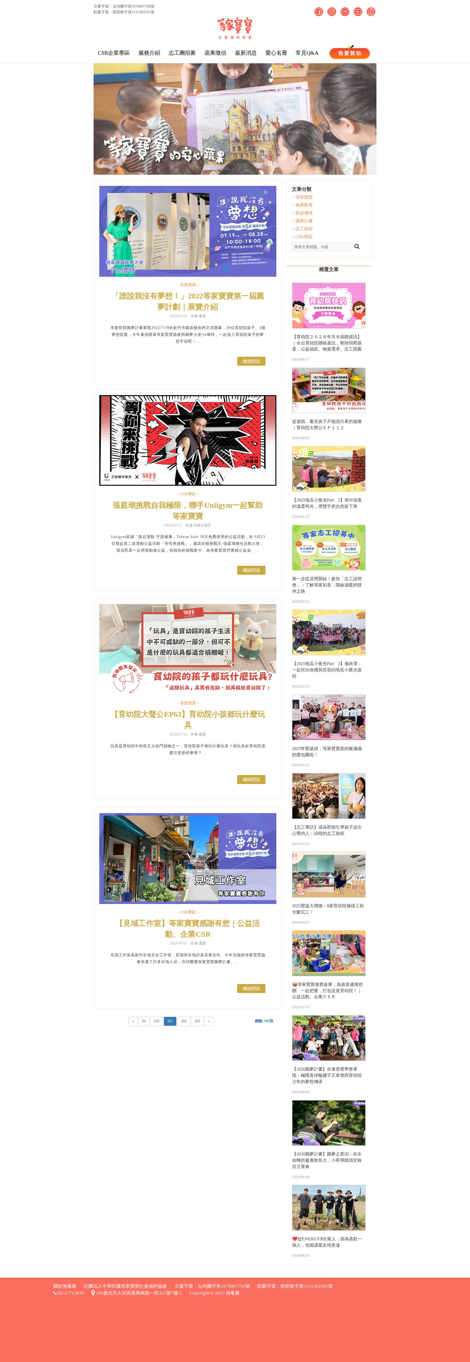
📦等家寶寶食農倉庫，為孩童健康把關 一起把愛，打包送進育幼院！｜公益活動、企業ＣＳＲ (327, 990)
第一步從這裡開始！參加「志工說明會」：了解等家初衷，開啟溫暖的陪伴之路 (327, 585)
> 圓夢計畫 (302, 221)
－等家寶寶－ (188, 285)
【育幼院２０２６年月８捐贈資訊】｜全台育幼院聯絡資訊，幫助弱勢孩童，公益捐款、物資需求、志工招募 (327, 343)
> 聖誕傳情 (302, 213)
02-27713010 (70, 1293)
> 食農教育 (302, 205)
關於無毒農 (64, 1286)
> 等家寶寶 (302, 197)
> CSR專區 (302, 236)
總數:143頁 (264, 1021)
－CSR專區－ (188, 494)
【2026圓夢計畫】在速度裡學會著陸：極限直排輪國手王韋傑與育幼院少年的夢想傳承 (327, 1075)
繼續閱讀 (251, 361)
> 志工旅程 (302, 228)
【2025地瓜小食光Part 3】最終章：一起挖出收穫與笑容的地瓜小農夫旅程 (327, 669)
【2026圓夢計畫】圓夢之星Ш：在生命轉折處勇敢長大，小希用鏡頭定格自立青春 (327, 1160)
